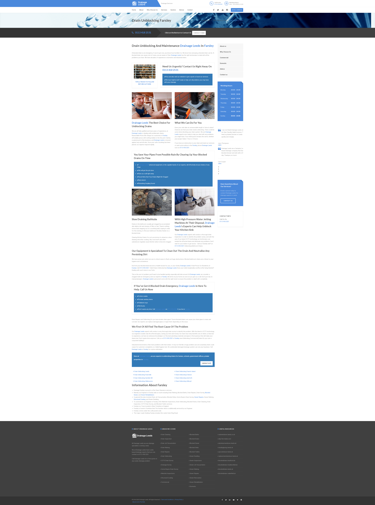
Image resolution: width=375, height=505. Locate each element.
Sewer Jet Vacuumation (197, 465)
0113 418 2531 (218, 4)
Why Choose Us (152, 10)
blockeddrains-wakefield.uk (227, 473)
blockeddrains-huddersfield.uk (227, 465)
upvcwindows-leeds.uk (225, 452)
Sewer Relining (194, 469)
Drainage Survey (166, 465)
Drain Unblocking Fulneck (184, 375)
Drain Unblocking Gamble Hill (143, 378)
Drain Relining (165, 447)
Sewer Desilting (195, 456)
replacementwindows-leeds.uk (228, 456)
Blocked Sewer (194, 443)
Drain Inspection (166, 439)
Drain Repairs (165, 452)
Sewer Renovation (195, 478)
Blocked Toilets (195, 452)
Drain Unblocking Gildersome (143, 381)
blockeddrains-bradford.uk (226, 460)
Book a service (237, 10)
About (141, 10)
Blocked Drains (194, 439)
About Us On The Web (138, 502)
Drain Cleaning (165, 434)
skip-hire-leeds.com (224, 439)
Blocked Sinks (194, 447)
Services (164, 10)
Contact (190, 10)
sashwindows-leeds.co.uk (226, 434)
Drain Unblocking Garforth (184, 378)
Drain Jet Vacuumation (168, 443)
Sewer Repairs (199, 397)
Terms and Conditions (167, 499)
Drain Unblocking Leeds (141, 371)
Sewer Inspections (196, 460)
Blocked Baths (194, 434)
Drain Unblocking (166, 456)
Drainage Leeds (144, 435)
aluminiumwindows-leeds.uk (227, 443)
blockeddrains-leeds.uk (225, 469)
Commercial (224, 58)
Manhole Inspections (168, 473)
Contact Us (206, 363)
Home (134, 10)
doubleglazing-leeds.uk (225, 447)
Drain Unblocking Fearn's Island (185, 371)
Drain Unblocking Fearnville (142, 375)
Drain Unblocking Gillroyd (183, 381)
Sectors (173, 10)
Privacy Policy (179, 499)
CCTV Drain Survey (167, 460)
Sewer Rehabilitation (147, 395)
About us (223, 46)
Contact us (223, 75)
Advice (181, 10)
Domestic (223, 63)
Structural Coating (139, 399)
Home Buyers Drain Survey (169, 469)
